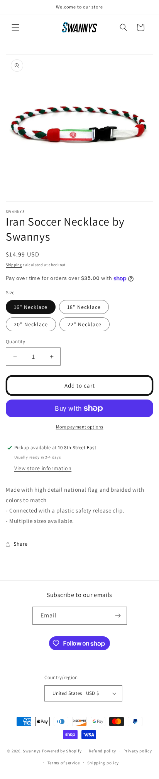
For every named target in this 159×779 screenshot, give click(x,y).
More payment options (79, 427)
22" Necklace (84, 324)
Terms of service (63, 763)
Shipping (14, 264)
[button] (15, 27)
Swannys (32, 751)
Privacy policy (137, 751)
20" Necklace (31, 324)
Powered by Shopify (62, 751)
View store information (42, 468)
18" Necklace (84, 307)
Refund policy (102, 751)
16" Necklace (30, 307)
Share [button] (21, 543)
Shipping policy (103, 763)
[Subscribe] (118, 616)
